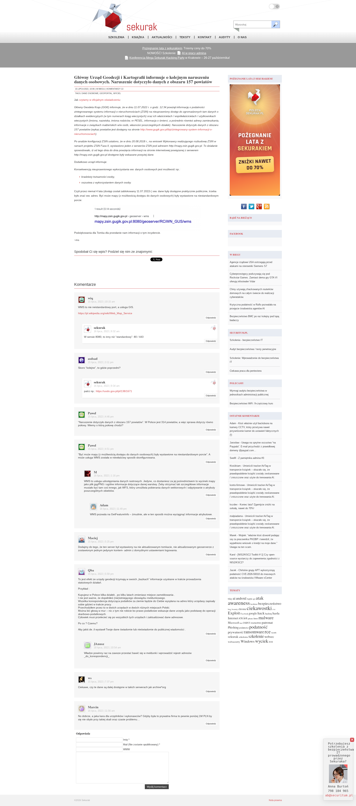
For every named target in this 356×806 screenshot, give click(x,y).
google (253, 613)
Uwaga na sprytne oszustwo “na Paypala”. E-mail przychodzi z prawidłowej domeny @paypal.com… (253, 446)
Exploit (234, 613)
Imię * (126, 739)
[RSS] (267, 206)
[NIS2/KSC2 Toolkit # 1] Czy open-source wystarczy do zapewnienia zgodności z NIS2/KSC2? (255, 558)
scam (273, 632)
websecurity (234, 641)
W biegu (100, 89)
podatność (258, 627)
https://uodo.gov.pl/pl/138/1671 (114, 391)
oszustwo (256, 622)
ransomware (254, 631)
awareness (239, 602)
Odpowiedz (211, 318)
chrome (242, 609)
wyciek (261, 641)
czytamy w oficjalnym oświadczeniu (99, 99)
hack (261, 613)
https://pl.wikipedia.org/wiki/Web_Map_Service (105, 313)
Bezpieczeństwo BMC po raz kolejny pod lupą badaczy (254, 318)
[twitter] (251, 206)
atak (259, 598)
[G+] (259, 206)
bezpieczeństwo (269, 603)
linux (255, 618)
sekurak (99, 327)
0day (230, 598)
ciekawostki (259, 607)
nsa (241, 623)
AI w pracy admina (194, 53)
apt (254, 598)
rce (268, 631)
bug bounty (233, 609)
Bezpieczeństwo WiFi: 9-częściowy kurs (251, 403)
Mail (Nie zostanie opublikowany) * (141, 744)
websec (269, 636)
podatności (244, 627)
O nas (242, 37)
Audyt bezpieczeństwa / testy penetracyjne (253, 349)
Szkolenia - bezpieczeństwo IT (246, 340)
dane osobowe (90, 93)
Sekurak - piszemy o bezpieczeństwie (116, 16)
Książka (138, 37)
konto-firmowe (237, 485)
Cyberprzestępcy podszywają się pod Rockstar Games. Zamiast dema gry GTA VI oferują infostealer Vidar (253, 277)
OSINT (246, 622)
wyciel (117, 93)
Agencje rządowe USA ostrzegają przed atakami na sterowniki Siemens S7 (251, 264)
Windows (248, 641)
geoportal (106, 93)
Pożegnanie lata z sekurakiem (162, 48)
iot (245, 618)
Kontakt (204, 37)
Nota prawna (275, 800)
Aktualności (162, 37)
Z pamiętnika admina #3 (251, 458)
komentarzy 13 (115, 89)
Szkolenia (116, 37)
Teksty (184, 37)
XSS (271, 641)
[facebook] (244, 206)
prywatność (235, 632)
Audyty (224, 37)
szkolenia (243, 637)
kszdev (234, 504)
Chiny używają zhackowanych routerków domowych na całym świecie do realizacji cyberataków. (252, 293)
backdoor (254, 604)
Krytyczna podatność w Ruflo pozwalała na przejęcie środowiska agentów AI (253, 306)
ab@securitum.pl (339, 795)
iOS (241, 618)
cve (273, 609)
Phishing (233, 627)
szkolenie (256, 636)
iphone (250, 618)
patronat (267, 622)
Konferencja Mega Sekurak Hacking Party (156, 57)
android (241, 598)
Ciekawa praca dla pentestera (245, 370)
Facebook (244, 613)
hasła (276, 613)
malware (266, 618)
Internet (233, 618)
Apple (249, 598)
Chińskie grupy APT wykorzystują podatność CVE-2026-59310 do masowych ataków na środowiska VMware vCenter (252, 574)
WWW (126, 749)
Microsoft (233, 622)
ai (234, 598)
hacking (268, 613)
